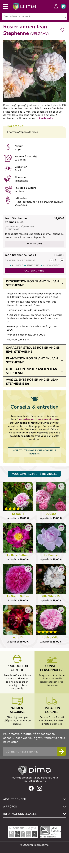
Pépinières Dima (24, 6)
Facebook (31, 788)
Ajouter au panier (34, 271)
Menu (5, 6)
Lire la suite (46, 118)
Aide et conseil (14, 799)
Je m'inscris (34, 243)
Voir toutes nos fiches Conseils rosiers (34, 452)
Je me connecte (56, 6)
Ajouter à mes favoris (62, 30)
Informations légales (20, 814)
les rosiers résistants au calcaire (37, 419)
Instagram (39, 788)
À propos (10, 806)
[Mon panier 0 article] (62, 6)
